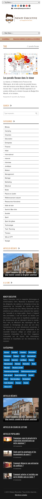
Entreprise (8, 143)
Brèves (7, 127)
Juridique (8, 166)
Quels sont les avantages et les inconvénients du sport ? (24, 453)
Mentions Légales (21, 495)
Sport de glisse (10, 221)
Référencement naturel (13, 198)
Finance (7, 147)
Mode (7, 190)
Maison (7, 170)
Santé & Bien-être (11, 209)
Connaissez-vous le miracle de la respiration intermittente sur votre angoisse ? (25, 440)
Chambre (8, 135)
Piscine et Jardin (10, 194)
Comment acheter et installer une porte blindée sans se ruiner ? (25, 475)
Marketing (8, 182)
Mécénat (8, 186)
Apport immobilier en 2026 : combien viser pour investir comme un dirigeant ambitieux (21, 273)
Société (7, 213)
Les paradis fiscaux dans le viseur (18, 78)
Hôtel (6, 151)
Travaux (7, 233)
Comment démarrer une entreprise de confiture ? (25, 464)
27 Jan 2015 (13, 97)
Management (9, 174)
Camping (8, 131)
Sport (7, 217)
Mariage (7, 178)
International (9, 154)
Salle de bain (9, 205)
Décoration (8, 139)
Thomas (22, 97)
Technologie (9, 225)
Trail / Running (10, 229)
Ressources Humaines (12, 201)
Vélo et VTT (9, 237)
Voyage (7, 241)
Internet (7, 158)
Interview (8, 162)
